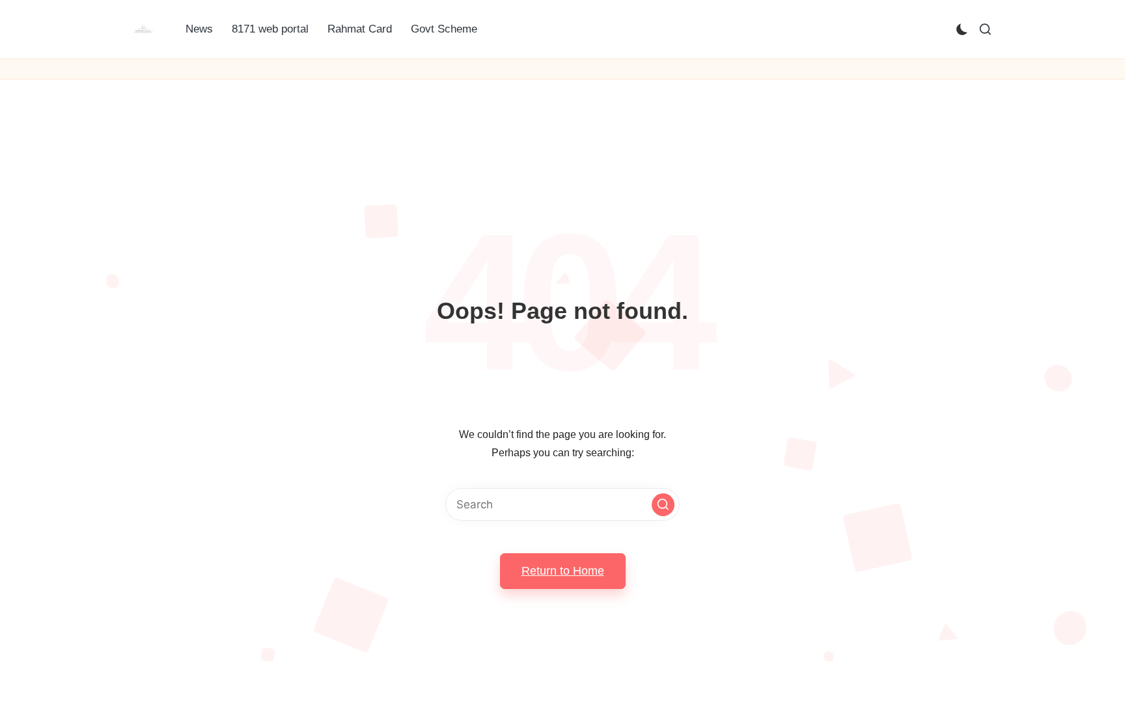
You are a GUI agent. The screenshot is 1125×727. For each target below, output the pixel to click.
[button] (663, 504)
